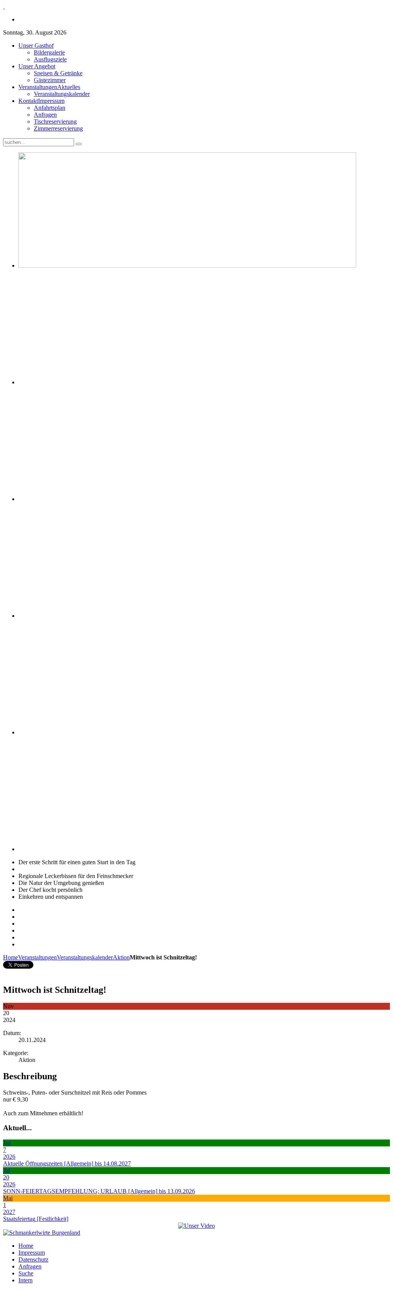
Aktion (121, 957)
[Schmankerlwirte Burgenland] (41, 1232)
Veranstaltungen (37, 957)
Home (10, 957)
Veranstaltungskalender (85, 957)
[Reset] (79, 144)
